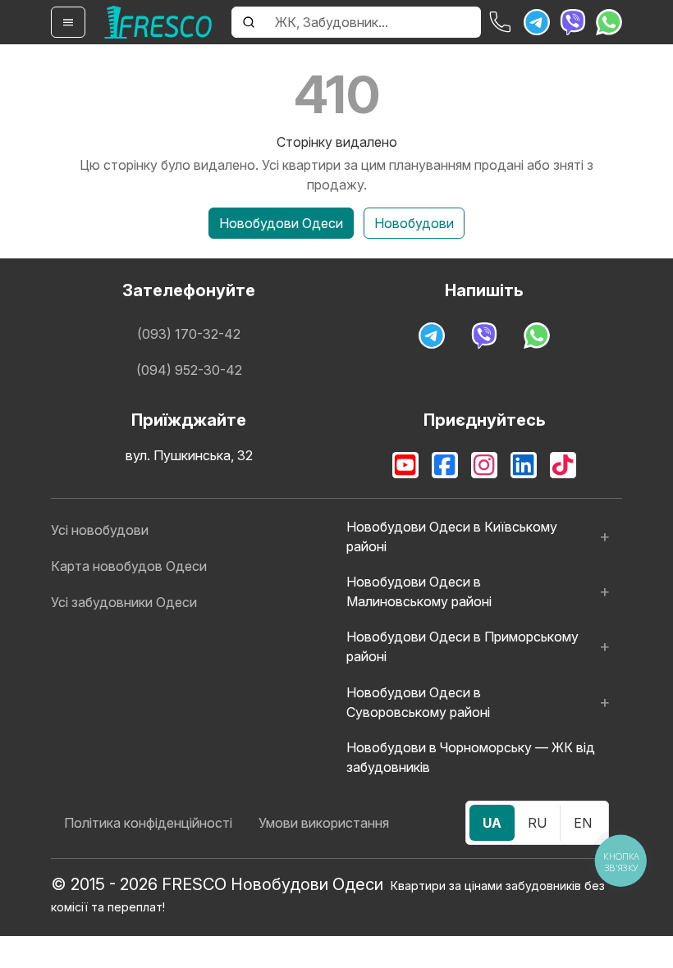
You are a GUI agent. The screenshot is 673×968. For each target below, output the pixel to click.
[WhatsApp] (609, 22)
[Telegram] (537, 22)
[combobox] (373, 22)
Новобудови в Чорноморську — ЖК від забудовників (470, 757)
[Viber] (573, 22)
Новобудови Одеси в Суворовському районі (418, 702)
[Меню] (68, 22)
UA (492, 823)
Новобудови (414, 223)
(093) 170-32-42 (188, 334)
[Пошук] (248, 22)
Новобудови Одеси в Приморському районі (462, 646)
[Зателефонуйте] (501, 22)
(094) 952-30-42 (189, 370)
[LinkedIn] (523, 465)
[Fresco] (158, 22)
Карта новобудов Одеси (129, 566)
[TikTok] (563, 465)
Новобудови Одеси (281, 223)
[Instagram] (484, 465)
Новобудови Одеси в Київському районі (451, 536)
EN (583, 823)
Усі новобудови (100, 530)
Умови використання (324, 823)
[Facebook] (445, 465)
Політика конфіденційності (148, 823)
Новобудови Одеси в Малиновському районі (419, 591)
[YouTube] (405, 465)
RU (537, 823)
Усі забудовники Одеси (124, 602)
